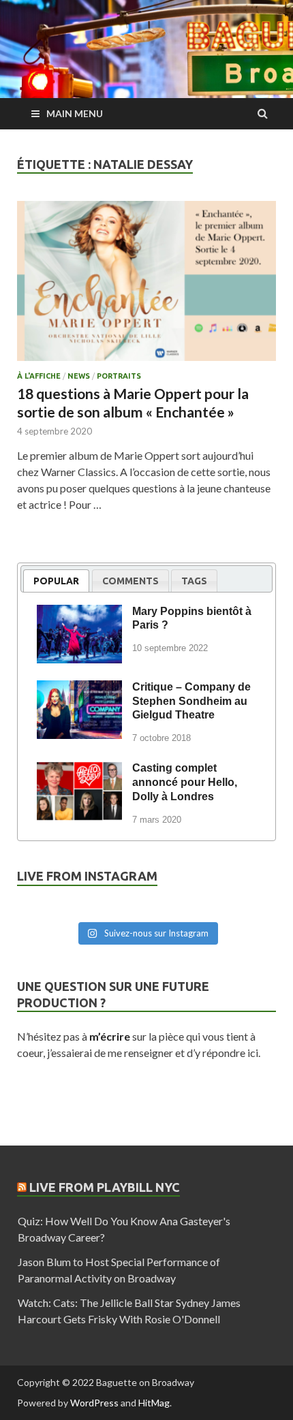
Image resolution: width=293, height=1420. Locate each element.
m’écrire (109, 1036)
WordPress (94, 1402)
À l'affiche (39, 376)
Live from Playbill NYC (104, 1187)
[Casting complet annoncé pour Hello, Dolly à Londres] (79, 770)
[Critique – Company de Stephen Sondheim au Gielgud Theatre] (79, 689)
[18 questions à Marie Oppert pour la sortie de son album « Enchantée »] (146, 286)
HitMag (154, 1402)
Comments (130, 580)
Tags (194, 580)
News (78, 376)
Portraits (119, 376)
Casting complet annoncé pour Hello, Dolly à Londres (184, 782)
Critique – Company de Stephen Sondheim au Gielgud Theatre (191, 701)
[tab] (56, 580)
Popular (56, 580)
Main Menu (74, 113)
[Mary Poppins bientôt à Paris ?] (79, 613)
